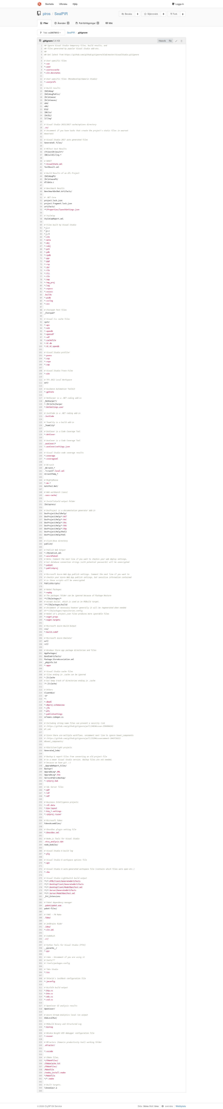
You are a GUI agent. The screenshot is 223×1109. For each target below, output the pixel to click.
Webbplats (181, 1106)
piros (47, 13)
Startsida (49, 3)
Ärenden (63, 23)
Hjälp (75, 3)
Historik (162, 40)
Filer (46, 23)
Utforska (63, 3)
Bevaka (128, 13)
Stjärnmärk (152, 13)
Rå (170, 40)
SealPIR (61, 13)
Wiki (111, 23)
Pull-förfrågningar (88, 23)
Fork (175, 13)
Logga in (180, 3)
